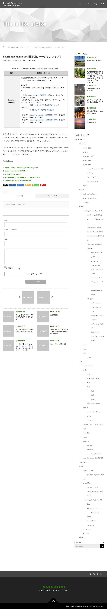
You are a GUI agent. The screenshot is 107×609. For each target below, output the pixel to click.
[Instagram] (97, 573)
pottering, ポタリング (97, 326)
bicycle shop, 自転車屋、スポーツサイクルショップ (95, 219)
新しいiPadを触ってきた (13, 174)
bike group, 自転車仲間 (94, 244)
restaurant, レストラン (94, 412)
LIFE (80, 361)
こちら (47, 141)
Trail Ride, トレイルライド (97, 338)
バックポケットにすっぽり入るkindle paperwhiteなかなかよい (59, 331)
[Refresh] (19, 268)
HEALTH (81, 190)
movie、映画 (87, 160)
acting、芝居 (87, 148)
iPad (88, 504)
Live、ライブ (91, 177)
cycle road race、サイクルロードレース (97, 307)
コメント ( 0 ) (19, 196)
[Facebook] (90, 573)
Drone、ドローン (88, 470)
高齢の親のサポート (93, 403)
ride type (90, 299)
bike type (90, 248)
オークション (87, 529)
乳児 (92, 391)
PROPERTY (83, 462)
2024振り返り (91, 122)
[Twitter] (94, 573)
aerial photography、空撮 (95, 475)
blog (95, 4)
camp (85, 345)
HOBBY (81, 206)
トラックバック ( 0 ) (52, 196)
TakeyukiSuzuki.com (12, 3)
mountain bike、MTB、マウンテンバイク (97, 269)
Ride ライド (96, 332)
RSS (101, 573)
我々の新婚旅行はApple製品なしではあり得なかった (22, 177)
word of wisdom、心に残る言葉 (93, 458)
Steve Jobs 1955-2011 (58, 344)
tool (102, 4)
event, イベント (88, 366)
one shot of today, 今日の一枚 (95, 494)
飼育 (84, 353)
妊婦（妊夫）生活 (93, 378)
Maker (85, 479)
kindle (89, 516)
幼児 (92, 395)
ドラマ (85, 185)
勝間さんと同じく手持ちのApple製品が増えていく (21, 168)
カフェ (89, 416)
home (80, 4)
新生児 (93, 399)
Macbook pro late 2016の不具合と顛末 (18, 180)
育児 (88, 387)
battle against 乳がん (90, 194)
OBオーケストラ (92, 181)
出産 (88, 374)
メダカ (89, 357)
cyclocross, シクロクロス (97, 255)
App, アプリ (95, 512)
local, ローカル (96, 454)
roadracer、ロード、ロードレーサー (97, 282)
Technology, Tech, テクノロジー (22, 60)
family (85, 370)
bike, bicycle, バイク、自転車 (92, 211)
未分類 (81, 537)
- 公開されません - (11, 229)
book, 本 (85, 152)
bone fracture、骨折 (89, 198)
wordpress (90, 525)
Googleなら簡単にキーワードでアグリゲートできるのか (25, 317)
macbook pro (91, 521)
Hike (84, 349)
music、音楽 (87, 165)
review (85, 437)
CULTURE (82, 144)
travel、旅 (86, 441)
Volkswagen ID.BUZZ (94, 60)
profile (88, 4)
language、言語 (88, 156)
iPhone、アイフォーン (94, 508)
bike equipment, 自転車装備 (95, 238)
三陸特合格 (54, 315)
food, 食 (85, 408)
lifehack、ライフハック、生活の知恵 (93, 426)
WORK (34, 60)
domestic (90, 449)
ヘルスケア (86, 202)
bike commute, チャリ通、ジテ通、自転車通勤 (95, 230)
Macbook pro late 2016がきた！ (16, 171)
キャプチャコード (34, 274)
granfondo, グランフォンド (97, 318)
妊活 (88, 382)
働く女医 (86, 533)
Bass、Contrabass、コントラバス (95, 171)
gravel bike (94, 261)
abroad (89, 445)
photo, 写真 (86, 483)
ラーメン (90, 420)
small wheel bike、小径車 (97, 292)
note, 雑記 (86, 433)
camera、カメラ (92, 487)
